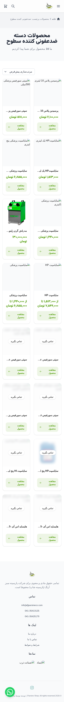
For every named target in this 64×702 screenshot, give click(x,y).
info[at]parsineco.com (32, 605)
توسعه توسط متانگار (17, 696)
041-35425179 (32, 616)
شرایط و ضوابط (32, 645)
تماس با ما (32, 639)
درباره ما (32, 633)
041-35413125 (32, 610)
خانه (54, 19)
